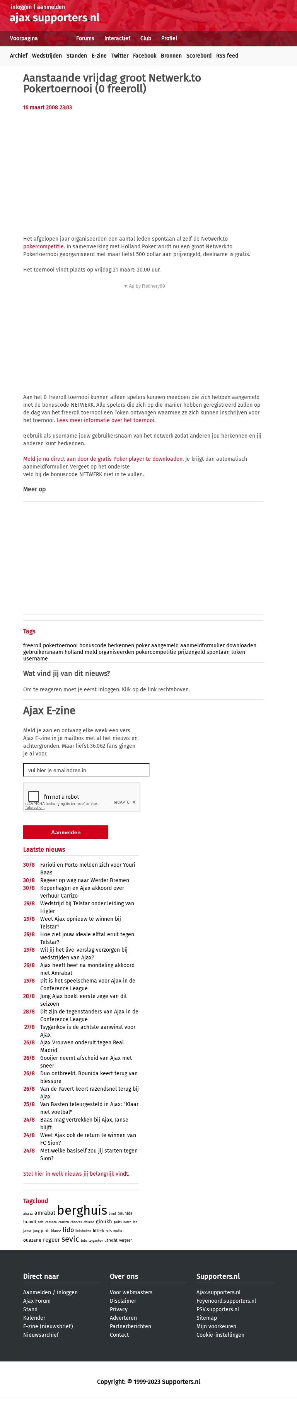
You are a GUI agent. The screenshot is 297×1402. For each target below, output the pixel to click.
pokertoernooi (60, 645)
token (238, 652)
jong (36, 1231)
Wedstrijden (47, 56)
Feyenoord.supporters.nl (226, 1301)
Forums (85, 38)
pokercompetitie (43, 246)
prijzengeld (191, 652)
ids (135, 1222)
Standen (77, 56)
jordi (45, 1231)
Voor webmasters (131, 1292)
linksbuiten (83, 1231)
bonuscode (92, 645)
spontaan (218, 652)
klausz (56, 1231)
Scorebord (199, 56)
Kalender (34, 1318)
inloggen (21, 7)
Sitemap (206, 1318)
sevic (70, 1239)
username (35, 658)
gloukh (104, 1221)
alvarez (28, 1213)
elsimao (89, 1222)
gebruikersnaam (43, 652)
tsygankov (96, 1240)
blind (112, 1213)
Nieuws (57, 38)
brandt (29, 1221)
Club (145, 38)
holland (74, 652)
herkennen (121, 645)
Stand (30, 1309)
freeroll (32, 645)
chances (76, 1222)
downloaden (241, 645)
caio (41, 1222)
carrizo (63, 1222)
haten (127, 1222)
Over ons (124, 1276)
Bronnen (171, 56)
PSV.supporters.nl (217, 1309)
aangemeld (165, 645)
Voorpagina (24, 38)
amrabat (44, 1213)
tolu (84, 1240)
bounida (125, 1213)
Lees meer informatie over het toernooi (105, 420)
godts (118, 1222)
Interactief (117, 38)
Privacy (119, 1309)
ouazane (32, 1240)
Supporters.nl (218, 1276)
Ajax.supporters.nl (218, 1292)
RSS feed (227, 56)
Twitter (119, 56)
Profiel (169, 38)
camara (51, 1222)
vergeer (125, 1240)
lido (68, 1230)
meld (91, 652)
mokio (117, 1231)
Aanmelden (37, 1292)
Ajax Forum (37, 1301)
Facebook (144, 56)
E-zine (99, 56)
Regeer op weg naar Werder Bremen (84, 880)
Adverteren (123, 1318)
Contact (119, 1335)
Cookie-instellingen (220, 1335)
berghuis (82, 1210)
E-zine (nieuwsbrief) (48, 1326)
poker (143, 645)
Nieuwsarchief (41, 1335)
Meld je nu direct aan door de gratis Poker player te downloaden (103, 459)
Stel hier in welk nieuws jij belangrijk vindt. (76, 1174)
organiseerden (116, 652)
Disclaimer (123, 1301)
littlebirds (102, 1230)
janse (27, 1231)
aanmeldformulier (202, 645)
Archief (18, 56)
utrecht (111, 1240)
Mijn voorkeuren (216, 1326)
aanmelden (51, 7)
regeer (51, 1239)
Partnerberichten (130, 1326)
